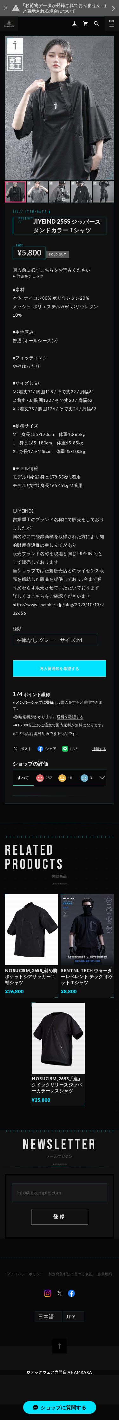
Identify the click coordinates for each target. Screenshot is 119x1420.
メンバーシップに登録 (35, 702)
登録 (59, 1216)
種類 (17, 628)
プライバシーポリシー (25, 1274)
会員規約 (104, 1274)
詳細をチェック (30, 276)
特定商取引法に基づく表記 (71, 1274)
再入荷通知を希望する (59, 668)
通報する (99, 749)
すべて (23, 777)
